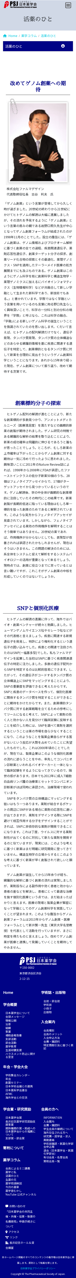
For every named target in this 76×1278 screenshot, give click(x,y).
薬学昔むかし (13, 1191)
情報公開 (10, 1020)
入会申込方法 (51, 1038)
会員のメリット (53, 1034)
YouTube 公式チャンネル (20, 1194)
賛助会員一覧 (51, 1161)
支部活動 (10, 1039)
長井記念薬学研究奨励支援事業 (20, 1122)
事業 (8, 1031)
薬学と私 (10, 1172)
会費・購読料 (51, 1041)
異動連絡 (48, 1140)
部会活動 (10, 1043)
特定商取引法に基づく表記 (58, 1046)
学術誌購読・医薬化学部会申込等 (58, 1145)
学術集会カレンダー (17, 1075)
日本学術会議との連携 (19, 1086)
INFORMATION (52, 1117)
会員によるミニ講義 (17, 1168)
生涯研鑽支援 (13, 1050)
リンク (14, 1237)
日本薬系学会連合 (16, 1090)
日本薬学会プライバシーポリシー (38, 1268)
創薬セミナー (13, 1082)
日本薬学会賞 (13, 1117)
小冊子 (47, 1008)
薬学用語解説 (13, 1183)
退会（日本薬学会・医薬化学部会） (58, 1151)
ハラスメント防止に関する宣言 (20, 1055)
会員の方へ (50, 1108)
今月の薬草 (12, 1187)
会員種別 (48, 1030)
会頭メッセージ (15, 1017)
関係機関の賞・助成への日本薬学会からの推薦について (20, 1131)
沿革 (8, 1024)
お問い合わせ (17, 1206)
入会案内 (48, 1021)
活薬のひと (48, 35)
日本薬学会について (17, 1013)
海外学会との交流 (16, 1097)
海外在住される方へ (55, 1132)
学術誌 (47, 1005)
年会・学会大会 (15, 1066)
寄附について (13, 1147)
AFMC (9, 1094)
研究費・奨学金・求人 (57, 1136)
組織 (8, 1028)
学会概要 (10, 1004)
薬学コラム (29, 35)
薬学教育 (10, 1046)
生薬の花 (10, 1180)
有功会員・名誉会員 (55, 1157)
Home (12, 35)
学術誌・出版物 (53, 992)
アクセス (14, 1232)
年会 (8, 1079)
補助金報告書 (13, 1035)
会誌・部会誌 (51, 1001)
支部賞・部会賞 (15, 1138)
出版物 (47, 1012)
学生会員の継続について (58, 1129)
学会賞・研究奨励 (17, 1108)
